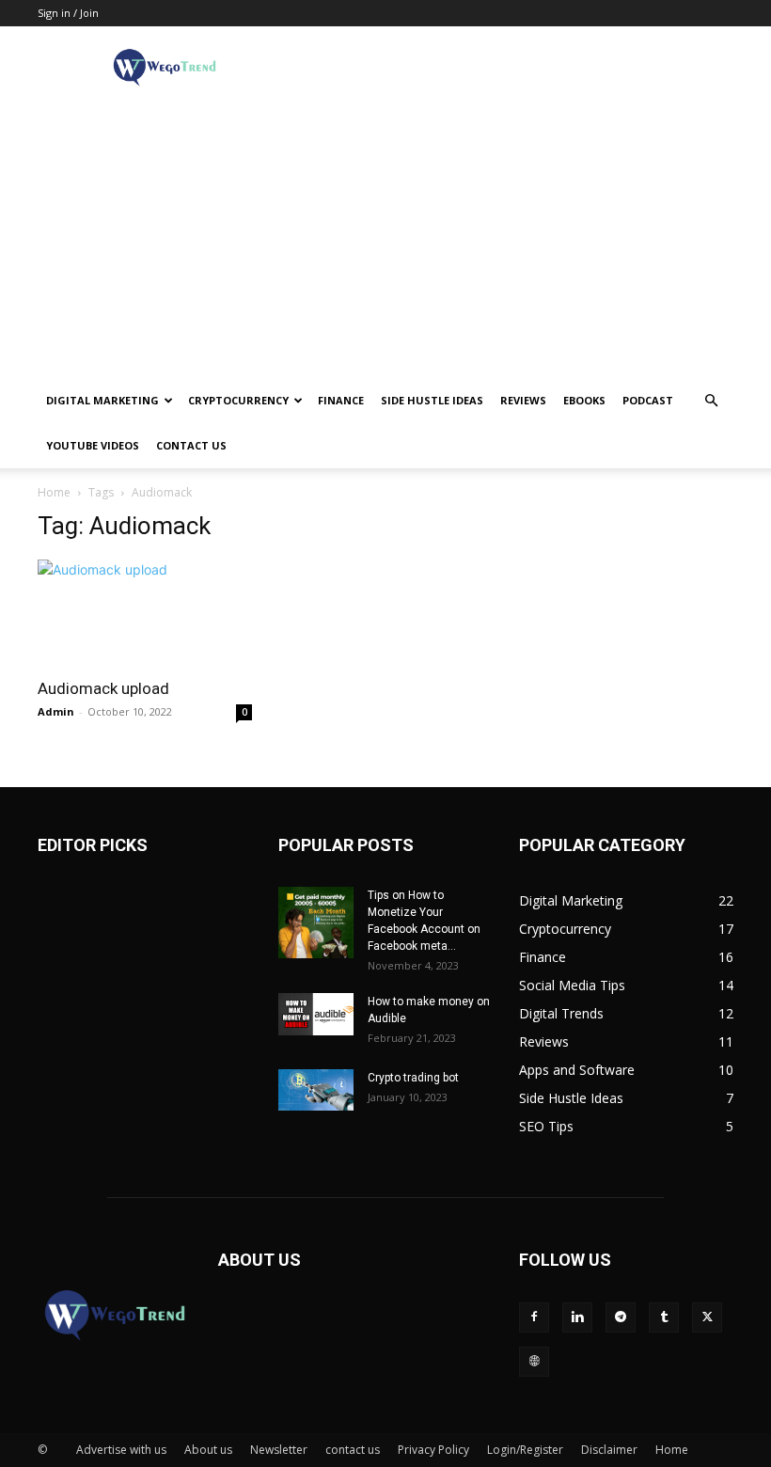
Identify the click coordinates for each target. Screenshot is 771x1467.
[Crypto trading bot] (316, 1090)
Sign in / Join (68, 13)
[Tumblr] (664, 1317)
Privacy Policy (433, 1450)
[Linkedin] (577, 1317)
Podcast (647, 400)
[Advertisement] (385, 237)
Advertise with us (121, 1450)
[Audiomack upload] (145, 613)
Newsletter (278, 1450)
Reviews (523, 400)
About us (208, 1450)
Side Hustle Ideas (432, 400)
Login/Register (525, 1450)
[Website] (534, 1362)
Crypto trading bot (413, 1077)
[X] (707, 1317)
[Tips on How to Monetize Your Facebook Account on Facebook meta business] (316, 923)
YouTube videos (92, 445)
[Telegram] (621, 1317)
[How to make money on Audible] (316, 1014)
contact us (191, 445)
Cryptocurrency (238, 400)
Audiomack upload (103, 688)
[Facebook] (534, 1317)
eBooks (584, 400)
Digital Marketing (102, 400)
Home (54, 492)
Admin (56, 711)
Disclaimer (609, 1450)
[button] (710, 401)
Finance (341, 400)
